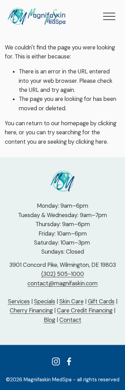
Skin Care (71, 301)
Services (19, 301)
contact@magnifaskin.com (62, 283)
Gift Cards (101, 301)
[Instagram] (56, 361)
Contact (70, 320)
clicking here (91, 141)
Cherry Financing (31, 310)
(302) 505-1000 (62, 274)
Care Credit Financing (84, 310)
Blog (49, 320)
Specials (44, 301)
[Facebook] (69, 361)
